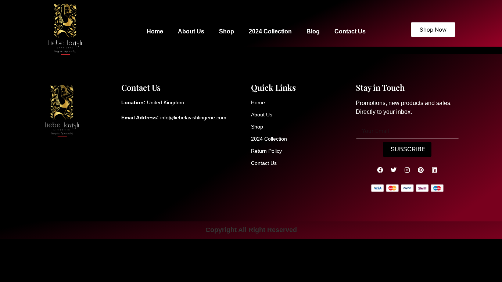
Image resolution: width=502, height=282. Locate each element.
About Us (191, 31)
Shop (226, 31)
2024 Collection (270, 31)
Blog (313, 31)
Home (155, 31)
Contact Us (350, 31)
